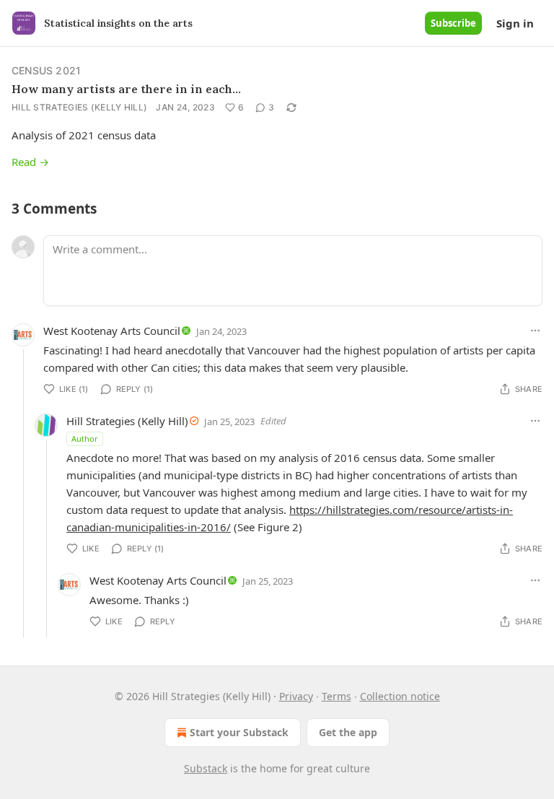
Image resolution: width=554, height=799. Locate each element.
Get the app (348, 732)
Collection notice (400, 696)
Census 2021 (46, 70)
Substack (205, 768)
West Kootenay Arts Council (111, 330)
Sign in (515, 23)
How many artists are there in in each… (126, 89)
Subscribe (453, 23)
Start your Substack (239, 732)
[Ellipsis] (535, 330)
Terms (336, 696)
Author (84, 438)
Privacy (296, 696)
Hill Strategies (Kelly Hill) (79, 107)
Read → (30, 161)
